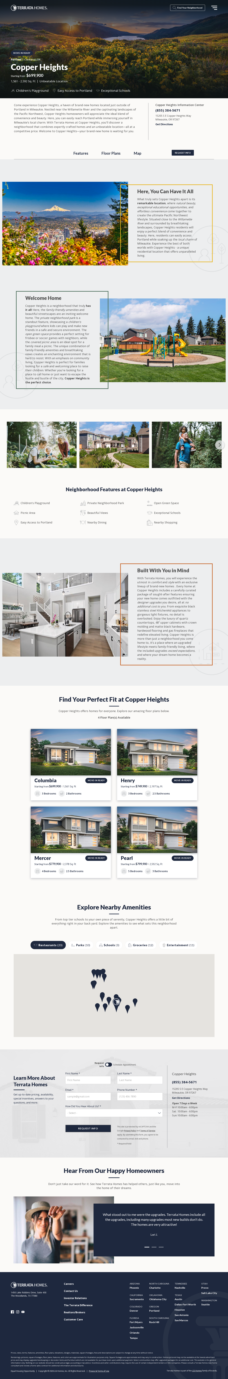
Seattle (205, 1304)
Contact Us (71, 1291)
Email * (69, 1090)
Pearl (127, 858)
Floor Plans (111, 153)
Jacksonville (137, 1327)
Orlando (134, 1332)
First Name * (72, 1073)
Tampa (134, 1337)
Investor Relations (75, 1298)
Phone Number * (127, 1090)
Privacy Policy (130, 1130)
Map (137, 153)
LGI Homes (197, 1370)
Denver (134, 1310)
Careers (69, 1284)
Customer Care (73, 1319)
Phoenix (134, 1287)
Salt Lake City (209, 1292)
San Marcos (181, 1320)
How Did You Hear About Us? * (83, 1106)
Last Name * (124, 1073)
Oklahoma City (158, 1299)
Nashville (180, 1287)
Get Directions (164, 124)
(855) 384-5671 (167, 110)
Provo (204, 1287)
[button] (116, 1005)
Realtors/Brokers (74, 1312)
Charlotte (155, 1287)
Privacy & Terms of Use (99, 1371)
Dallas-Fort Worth (185, 1304)
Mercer (42, 858)
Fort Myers (136, 1322)
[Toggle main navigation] (214, 8)
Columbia (45, 780)
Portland (154, 1310)
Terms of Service (147, 1130)
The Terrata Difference (78, 1305)
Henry (128, 780)
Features (80, 153)
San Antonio (182, 1314)
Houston (180, 1309)
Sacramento (137, 1299)
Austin (178, 1299)
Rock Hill (154, 1322)
